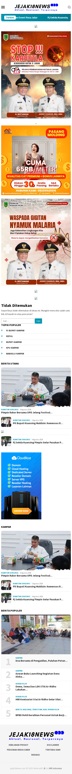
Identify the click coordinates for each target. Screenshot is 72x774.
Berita (19, 709)
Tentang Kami (52, 749)
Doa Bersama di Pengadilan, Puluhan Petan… (41, 660)
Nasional (27, 709)
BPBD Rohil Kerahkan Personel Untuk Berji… (41, 715)
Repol (9, 336)
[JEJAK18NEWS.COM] (36, 6)
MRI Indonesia (55, 768)
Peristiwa (37, 709)
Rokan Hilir (21, 684)
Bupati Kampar (14, 342)
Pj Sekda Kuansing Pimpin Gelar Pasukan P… (38, 442)
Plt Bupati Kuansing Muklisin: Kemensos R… (38, 423)
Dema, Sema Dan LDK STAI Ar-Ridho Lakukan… (36, 688)
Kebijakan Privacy (18, 745)
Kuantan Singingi (9, 409)
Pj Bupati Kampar (15, 330)
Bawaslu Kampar (15, 353)
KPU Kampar (12, 347)
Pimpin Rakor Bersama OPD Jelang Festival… (26, 412)
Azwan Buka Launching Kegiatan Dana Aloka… (37, 675)
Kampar (19, 658)
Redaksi (35, 754)
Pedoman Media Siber (18, 749)
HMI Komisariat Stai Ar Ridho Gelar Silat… (39, 699)
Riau (45, 709)
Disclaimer (53, 745)
